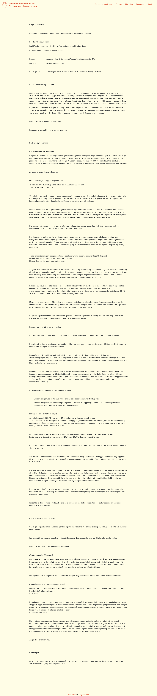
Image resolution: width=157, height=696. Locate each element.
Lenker (151, 4)
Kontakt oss (72, 695)
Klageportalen (83, 695)
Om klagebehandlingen (103, 4)
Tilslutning (129, 4)
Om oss (119, 4)
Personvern (140, 4)
